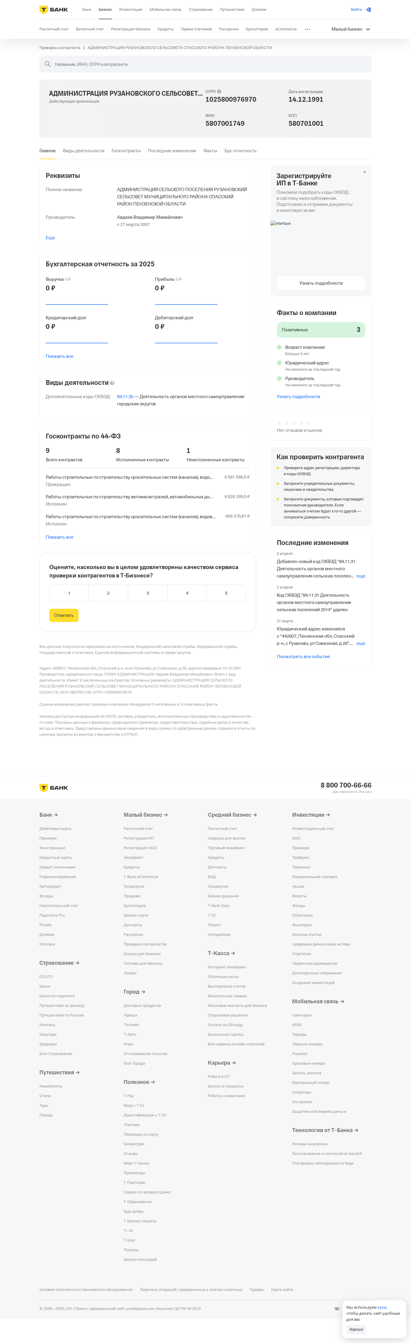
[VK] (336, 1308)
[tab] (47, 150)
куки (382, 1307)
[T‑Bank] (53, 10)
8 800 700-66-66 (346, 785)
